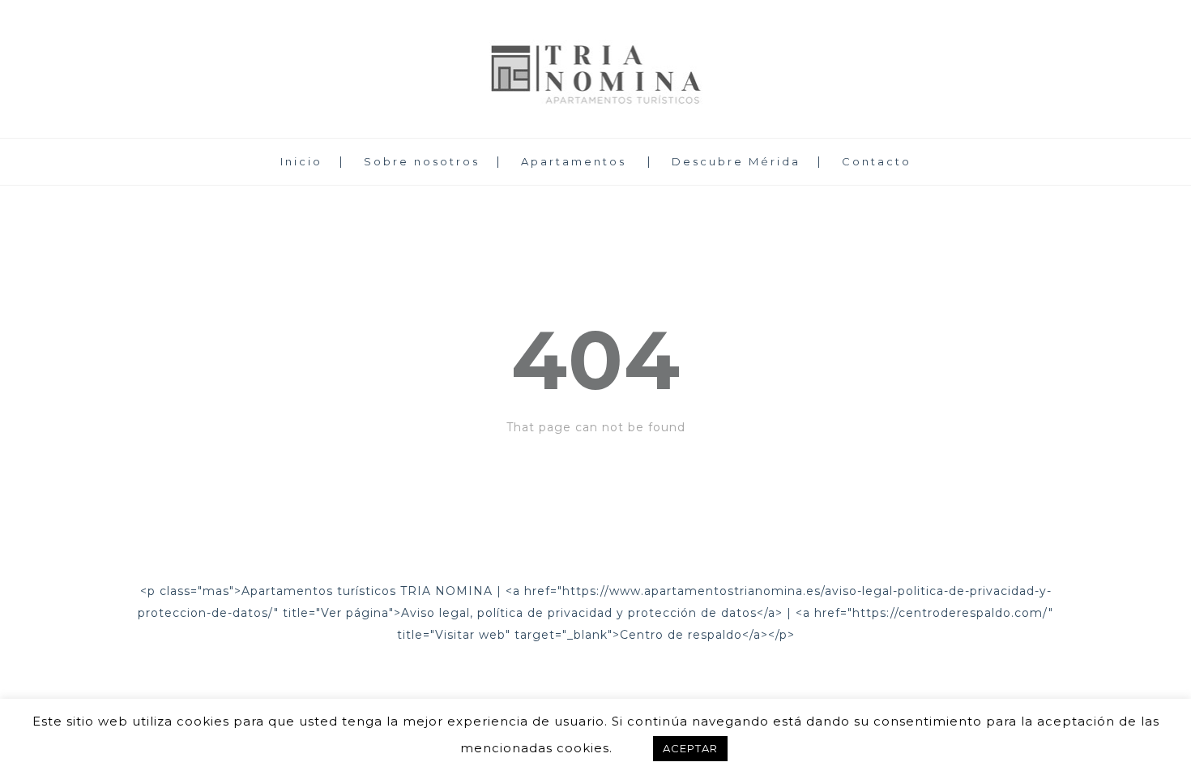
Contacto (876, 161)
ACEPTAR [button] (690, 748)
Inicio (301, 161)
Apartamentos (573, 161)
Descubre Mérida (736, 161)
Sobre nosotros (422, 161)
